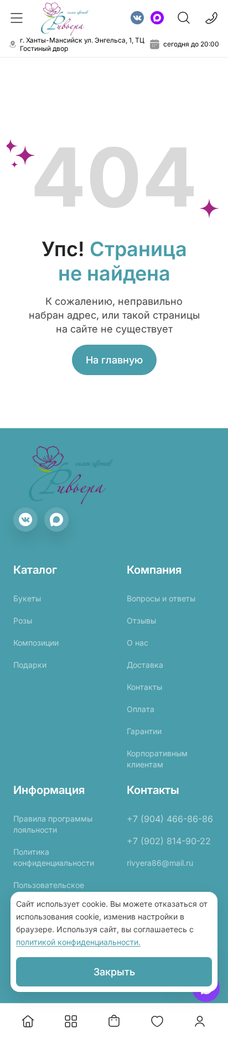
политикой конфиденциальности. (78, 942)
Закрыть (114, 972)
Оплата (140, 709)
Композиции (36, 642)
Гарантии (144, 731)
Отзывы (141, 620)
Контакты (144, 687)
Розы (22, 620)
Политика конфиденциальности (53, 857)
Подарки (29, 664)
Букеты (27, 598)
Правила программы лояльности (52, 824)
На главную (114, 360)
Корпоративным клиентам (157, 759)
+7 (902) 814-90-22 (169, 840)
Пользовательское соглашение (48, 890)
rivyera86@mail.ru (160, 862)
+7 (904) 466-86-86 (170, 818)
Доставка (145, 664)
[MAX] (157, 17)
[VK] (137, 17)
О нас (137, 642)
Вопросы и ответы (161, 598)
